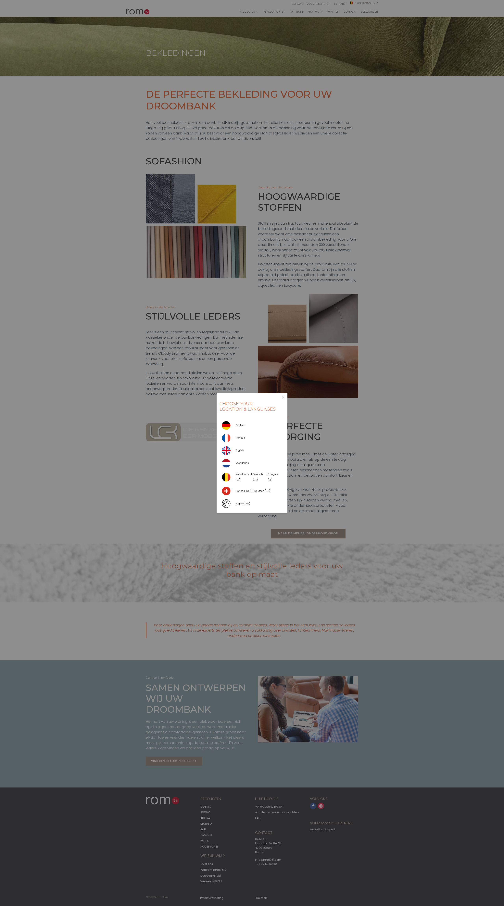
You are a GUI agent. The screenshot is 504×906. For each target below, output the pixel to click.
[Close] (283, 397)
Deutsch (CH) (262, 491)
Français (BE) (273, 477)
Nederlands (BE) (242, 477)
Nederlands (242, 463)
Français (240, 437)
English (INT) (242, 503)
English (239, 450)
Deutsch (240, 425)
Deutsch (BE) (258, 477)
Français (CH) (243, 491)
